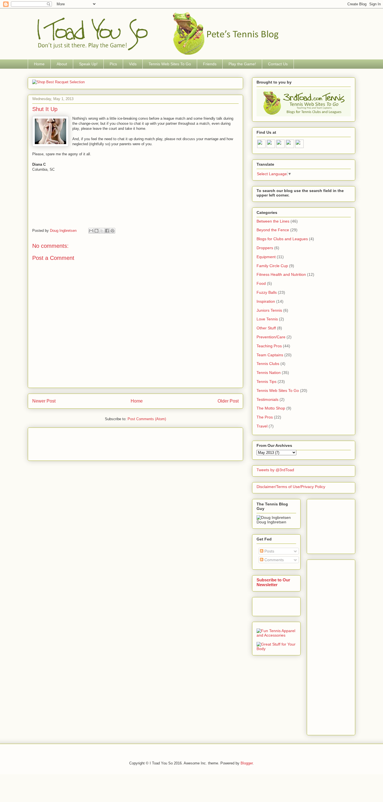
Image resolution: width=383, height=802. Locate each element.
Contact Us (278, 64)
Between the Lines (273, 221)
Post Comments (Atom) (147, 419)
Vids (133, 64)
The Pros (265, 417)
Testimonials (267, 399)
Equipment (266, 257)
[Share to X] (102, 231)
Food (261, 283)
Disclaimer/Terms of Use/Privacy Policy (291, 486)
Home (39, 64)
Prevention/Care (271, 337)
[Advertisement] (134, 442)
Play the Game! (242, 64)
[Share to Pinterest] (112, 231)
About (62, 64)
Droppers (265, 248)
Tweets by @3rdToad (275, 470)
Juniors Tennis (269, 310)
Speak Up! (88, 64)
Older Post (228, 401)
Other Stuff (266, 328)
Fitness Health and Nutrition (281, 274)
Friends (209, 64)
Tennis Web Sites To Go (170, 64)
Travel (262, 426)
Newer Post (44, 401)
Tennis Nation (269, 372)
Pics (113, 64)
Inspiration (266, 301)
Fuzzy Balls (267, 292)
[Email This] (91, 231)
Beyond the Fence (273, 230)
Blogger (247, 763)
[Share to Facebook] (107, 231)
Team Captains (270, 355)
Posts (268, 551)
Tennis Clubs (268, 363)
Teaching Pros (269, 346)
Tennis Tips (266, 381)
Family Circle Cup (272, 266)
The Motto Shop (271, 408)
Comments (273, 560)
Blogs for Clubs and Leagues (282, 239)
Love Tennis (267, 319)
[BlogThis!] (96, 231)
